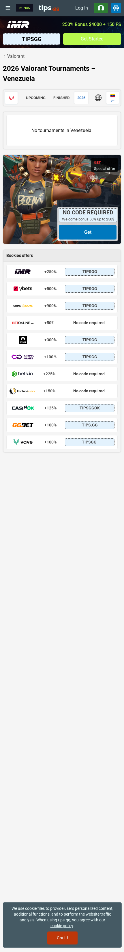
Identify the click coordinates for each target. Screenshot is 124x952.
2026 (81, 98)
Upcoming (36, 98)
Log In (81, 8)
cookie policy (61, 925)
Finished (61, 98)
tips (49, 8)
